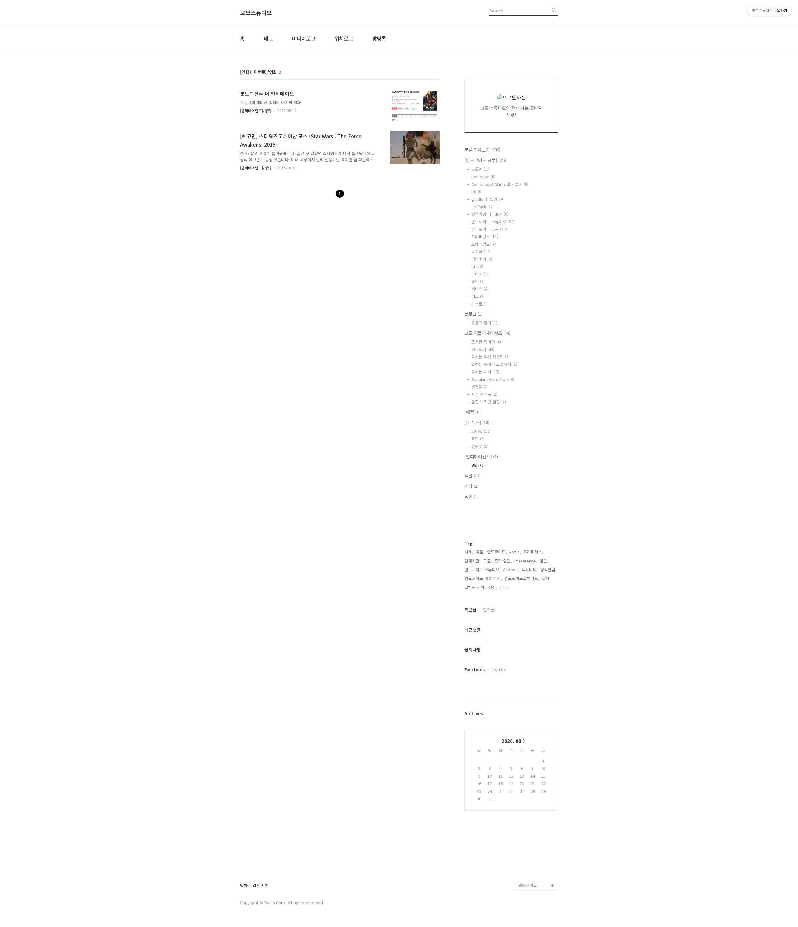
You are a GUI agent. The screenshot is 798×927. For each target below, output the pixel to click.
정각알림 (482, 349)
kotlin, (515, 552)
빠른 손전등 (484, 394)
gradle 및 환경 (487, 199)
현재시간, (472, 561)
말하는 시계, (475, 587)
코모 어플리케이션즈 (487, 333)
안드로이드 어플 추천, (483, 578)
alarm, (505, 587)
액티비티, (530, 569)
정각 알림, (503, 561)
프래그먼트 (483, 244)
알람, (546, 578)
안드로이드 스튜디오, (482, 569)
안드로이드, (497, 552)
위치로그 (343, 38)
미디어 (479, 274)
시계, (468, 552)
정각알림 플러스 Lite (537, 875)
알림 (478, 281)
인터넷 (479, 446)
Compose (483, 177)
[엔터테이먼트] (481, 456)
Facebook (474, 669)
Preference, (525, 561)
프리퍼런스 (484, 236)
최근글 (470, 609)
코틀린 (481, 169)
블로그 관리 (484, 323)
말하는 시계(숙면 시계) (538, 865)
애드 (478, 296)
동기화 (481, 251)
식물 (472, 475)
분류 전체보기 (482, 150)
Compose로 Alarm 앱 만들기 (499, 184)
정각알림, (548, 569)
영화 (478, 465)
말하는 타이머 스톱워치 (494, 364)
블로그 (473, 314)
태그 (268, 38)
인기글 (489, 609)
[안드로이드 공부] (485, 160)
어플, (480, 552)
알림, (544, 561)
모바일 (481, 431)
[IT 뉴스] (476, 422)
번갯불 (479, 387)
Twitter (499, 669)
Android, (511, 569)
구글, (487, 561)
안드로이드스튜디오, (521, 578)
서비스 (479, 289)
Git (477, 192)
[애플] (473, 412)
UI (477, 266)
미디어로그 (303, 38)
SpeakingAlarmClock (493, 379)
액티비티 (481, 259)
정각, (492, 587)
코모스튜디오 (256, 12)
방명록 (379, 38)
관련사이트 (527, 885)
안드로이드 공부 (489, 229)
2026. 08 (511, 741)
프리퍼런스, (533, 552)
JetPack (481, 207)
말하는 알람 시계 (254, 885)
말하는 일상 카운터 (490, 357)
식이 (471, 496)
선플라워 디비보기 (489, 214)
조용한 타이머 (486, 342)
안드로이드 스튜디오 (492, 222)
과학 (478, 439)
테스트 (479, 304)
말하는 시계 (485, 372)
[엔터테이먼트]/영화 (256, 110)
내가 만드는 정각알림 (537, 855)
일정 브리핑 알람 (488, 402)
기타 (471, 486)
